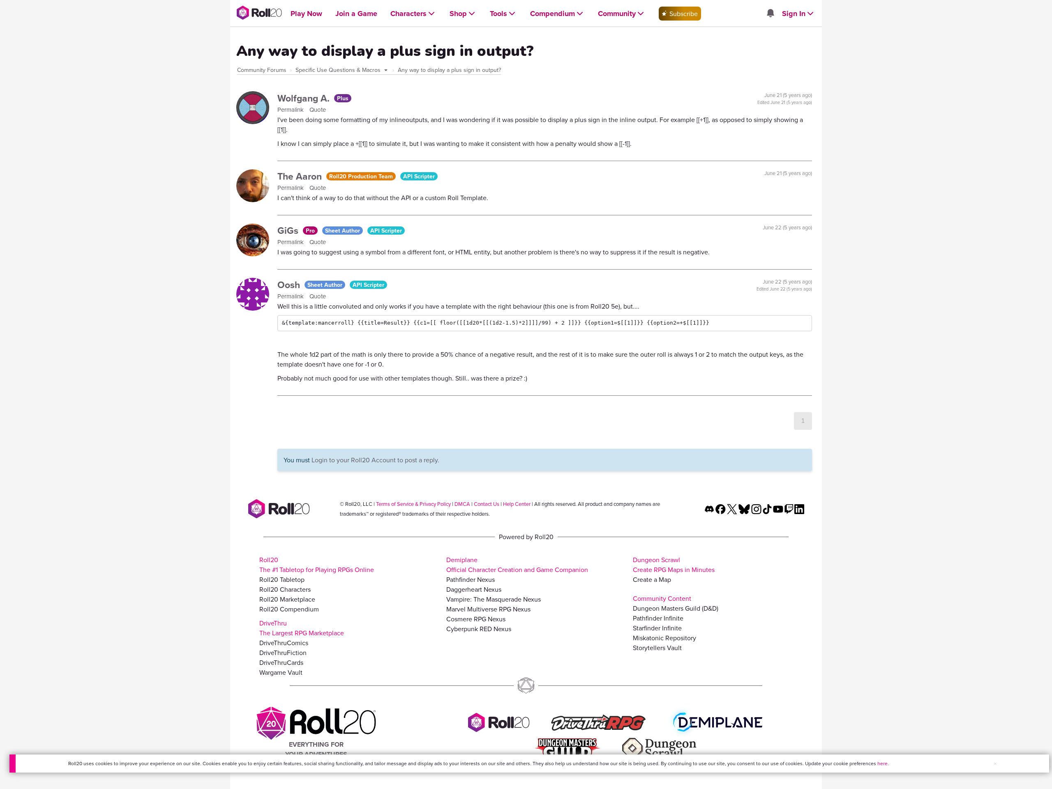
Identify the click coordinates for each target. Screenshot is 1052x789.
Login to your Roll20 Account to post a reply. (375, 459)
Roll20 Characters (285, 589)
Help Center (517, 504)
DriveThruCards (281, 662)
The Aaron (300, 176)
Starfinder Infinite (657, 627)
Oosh (289, 284)
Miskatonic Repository (664, 637)
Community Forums (261, 70)
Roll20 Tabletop (282, 579)
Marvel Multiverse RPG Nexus (488, 609)
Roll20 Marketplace (287, 599)
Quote (317, 109)
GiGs (289, 230)
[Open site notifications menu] (770, 13)
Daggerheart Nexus (473, 589)
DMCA (462, 504)
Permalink (291, 109)
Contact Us (486, 504)
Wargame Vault (280, 672)
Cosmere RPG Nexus (475, 618)
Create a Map (652, 579)
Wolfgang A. (304, 98)
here (882, 763)
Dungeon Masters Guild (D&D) (675, 608)
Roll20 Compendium (289, 609)
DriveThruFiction (283, 652)
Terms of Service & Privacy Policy (413, 504)
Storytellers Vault (657, 647)
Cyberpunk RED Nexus (478, 628)
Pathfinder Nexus (470, 579)
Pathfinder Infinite (658, 618)
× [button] (995, 763)
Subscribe (683, 13)
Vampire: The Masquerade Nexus (493, 599)
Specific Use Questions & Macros (338, 70)
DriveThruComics (283, 642)
